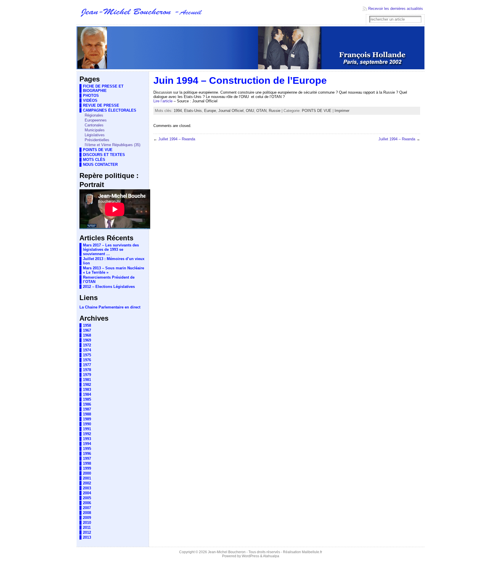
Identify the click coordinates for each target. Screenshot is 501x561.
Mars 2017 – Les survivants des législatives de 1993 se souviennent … (111, 249)
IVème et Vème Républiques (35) (112, 145)
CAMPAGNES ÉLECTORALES (109, 110)
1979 (87, 375)
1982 (87, 384)
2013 (87, 537)
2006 (87, 503)
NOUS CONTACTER (100, 164)
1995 (87, 448)
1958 (87, 325)
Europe (210, 110)
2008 (87, 513)
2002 (87, 483)
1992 (87, 434)
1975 (87, 355)
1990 (87, 424)
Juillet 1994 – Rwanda (176, 139)
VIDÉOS (90, 100)
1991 (87, 429)
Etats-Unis (193, 110)
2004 (87, 493)
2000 (87, 473)
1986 (87, 404)
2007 (87, 508)
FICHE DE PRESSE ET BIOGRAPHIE (103, 88)
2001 (87, 478)
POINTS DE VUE (97, 150)
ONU (250, 110)
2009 (87, 517)
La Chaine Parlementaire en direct (109, 307)
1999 (87, 468)
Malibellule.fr (312, 552)
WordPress (250, 556)
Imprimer (342, 110)
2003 (87, 488)
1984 (87, 394)
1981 (87, 379)
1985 (87, 399)
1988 (87, 414)
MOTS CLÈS (94, 159)
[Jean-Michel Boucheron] (250, 48)
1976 (87, 360)
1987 (87, 409)
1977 (87, 365)
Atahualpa (271, 556)
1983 (87, 389)
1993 (87, 439)
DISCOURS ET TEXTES (104, 154)
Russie (274, 110)
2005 (87, 498)
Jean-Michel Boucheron (227, 552)
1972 (87, 345)
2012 (87, 532)
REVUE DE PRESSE (101, 105)
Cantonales (94, 125)
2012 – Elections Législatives (109, 286)
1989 (87, 419)
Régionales (94, 115)
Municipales (95, 130)
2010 (87, 522)
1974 (87, 350)
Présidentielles (97, 140)
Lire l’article (163, 101)
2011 (87, 527)
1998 (87, 463)
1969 (87, 340)
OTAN (261, 110)
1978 (87, 370)
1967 (87, 330)
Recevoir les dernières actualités (395, 8)
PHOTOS (91, 95)
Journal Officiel (231, 110)
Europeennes (96, 120)
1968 (87, 335)
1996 (87, 453)
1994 (87, 444)
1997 (87, 458)
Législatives (95, 135)
